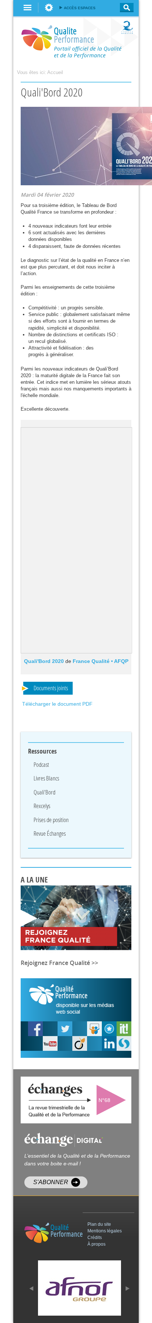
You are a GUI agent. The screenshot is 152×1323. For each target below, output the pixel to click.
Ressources (42, 751)
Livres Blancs (46, 778)
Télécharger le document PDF (57, 704)
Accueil (55, 72)
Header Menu (48, 8)
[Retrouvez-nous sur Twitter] (65, 1028)
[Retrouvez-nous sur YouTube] (35, 1028)
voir (112, 1100)
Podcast (41, 764)
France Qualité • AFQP (100, 661)
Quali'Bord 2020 (44, 661)
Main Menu (27, 8)
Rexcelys (42, 805)
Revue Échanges (50, 833)
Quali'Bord (44, 792)
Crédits (94, 1237)
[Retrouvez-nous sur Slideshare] (94, 1028)
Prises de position (51, 819)
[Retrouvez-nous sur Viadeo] (79, 1043)
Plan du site (99, 1224)
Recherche (124, 8)
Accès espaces (80, 8)
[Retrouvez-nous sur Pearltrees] (109, 1028)
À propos (96, 1244)
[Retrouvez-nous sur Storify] (124, 1043)
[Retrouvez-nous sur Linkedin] (109, 1043)
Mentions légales (104, 1230)
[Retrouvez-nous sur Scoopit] (124, 1028)
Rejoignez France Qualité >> (59, 963)
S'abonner (50, 1182)
